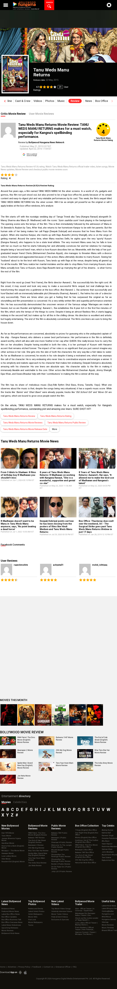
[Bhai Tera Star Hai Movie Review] (85, 753)
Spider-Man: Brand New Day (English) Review (37, 854)
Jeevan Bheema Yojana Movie (11, 839)
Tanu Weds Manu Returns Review (19, 416)
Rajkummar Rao (108, 860)
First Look (32, 920)
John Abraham (108, 852)
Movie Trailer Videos (59, 914)
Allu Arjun (106, 841)
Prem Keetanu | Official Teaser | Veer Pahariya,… (85, 929)
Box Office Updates (9, 917)
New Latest (57, 903)
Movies (6, 802)
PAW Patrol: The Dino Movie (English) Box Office (86, 846)
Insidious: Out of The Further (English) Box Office (86, 841)
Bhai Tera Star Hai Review (38, 851)
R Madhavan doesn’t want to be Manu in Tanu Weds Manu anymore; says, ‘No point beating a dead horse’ (18, 525)
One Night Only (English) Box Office (86, 834)
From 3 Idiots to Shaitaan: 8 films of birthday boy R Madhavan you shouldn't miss (18, 475)
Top (108, 825)
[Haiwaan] (94, 715)
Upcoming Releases (10, 928)
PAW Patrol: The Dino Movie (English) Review (37, 834)
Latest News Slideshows (11, 925)
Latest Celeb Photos (36, 911)
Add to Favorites (25, 58)
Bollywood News (8, 909)
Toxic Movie (6, 836)
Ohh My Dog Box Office (84, 860)
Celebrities (20, 802)
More (54, 429)
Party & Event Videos (59, 917)
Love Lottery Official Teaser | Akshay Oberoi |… (86, 924)
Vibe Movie (6, 859)
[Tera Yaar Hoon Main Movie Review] (46, 766)
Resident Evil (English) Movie (13, 862)
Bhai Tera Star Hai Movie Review (102, 751)
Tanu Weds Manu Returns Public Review (66, 422)
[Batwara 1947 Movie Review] (46, 740)
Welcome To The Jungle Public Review (61, 846)
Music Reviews (108, 928)
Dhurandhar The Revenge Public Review (60, 856)
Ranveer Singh (107, 836)
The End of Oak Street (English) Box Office (84, 856)
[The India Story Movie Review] (85, 766)
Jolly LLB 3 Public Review (61, 871)
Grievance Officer (63, 967)
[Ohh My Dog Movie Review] (46, 753)
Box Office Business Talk (11, 920)
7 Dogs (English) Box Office (86, 830)
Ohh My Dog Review (36, 848)
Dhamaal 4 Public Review (61, 842)
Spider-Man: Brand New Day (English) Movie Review (25, 765)
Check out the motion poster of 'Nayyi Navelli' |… (86, 919)
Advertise (12, 967)
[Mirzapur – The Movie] (77, 715)
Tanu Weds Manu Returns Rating (55, 416)
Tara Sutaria (106, 857)
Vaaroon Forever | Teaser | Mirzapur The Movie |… (85, 933)
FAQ (74, 967)
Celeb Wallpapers (35, 914)
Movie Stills (32, 917)
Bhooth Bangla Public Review (60, 851)
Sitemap (105, 922)
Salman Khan (107, 849)
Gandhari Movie (8, 843)
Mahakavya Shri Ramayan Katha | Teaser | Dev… (85, 914)
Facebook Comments (13, 544)
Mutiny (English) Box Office (86, 838)
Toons (30, 925)
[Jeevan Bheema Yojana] (26, 715)
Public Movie (58, 827)
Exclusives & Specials (60, 920)
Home (2, 967)
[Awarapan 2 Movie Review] (8, 753)
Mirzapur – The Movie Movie (13, 851)
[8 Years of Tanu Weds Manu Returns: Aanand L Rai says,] (97, 458)
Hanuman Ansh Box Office (85, 863)
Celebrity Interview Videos (61, 911)
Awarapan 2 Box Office (84, 850)
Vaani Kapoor (107, 844)
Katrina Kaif (106, 833)
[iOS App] (25, 972)
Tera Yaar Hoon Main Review (36, 859)
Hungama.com (108, 914)
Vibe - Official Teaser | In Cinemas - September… (84, 910)
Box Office (87, 825)
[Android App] (20, 972)
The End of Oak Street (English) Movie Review (101, 739)
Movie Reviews (7, 931)
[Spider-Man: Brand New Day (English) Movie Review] (8, 766)
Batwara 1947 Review (36, 838)
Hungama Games (109, 919)
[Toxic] (8, 715)
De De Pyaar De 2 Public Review (61, 868)
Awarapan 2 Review (35, 845)
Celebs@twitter (108, 911)
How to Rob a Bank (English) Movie (13, 847)
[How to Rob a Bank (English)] (60, 715)
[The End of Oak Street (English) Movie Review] (85, 740)
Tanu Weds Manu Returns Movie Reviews (23, 422)
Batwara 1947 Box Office (84, 852)
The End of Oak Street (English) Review (37, 841)
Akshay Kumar (107, 830)
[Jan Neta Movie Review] (8, 779)
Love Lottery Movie (9, 856)
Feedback (36, 967)
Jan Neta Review (34, 866)
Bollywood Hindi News (10, 933)
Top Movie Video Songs (61, 909)
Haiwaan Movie (8, 853)
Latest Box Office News (11, 914)
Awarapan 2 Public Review (58, 839)
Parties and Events (35, 909)
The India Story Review (37, 863)
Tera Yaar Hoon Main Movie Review (64, 764)
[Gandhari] (43, 715)
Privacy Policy (24, 967)
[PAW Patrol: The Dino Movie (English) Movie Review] (8, 740)
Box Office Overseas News (12, 922)
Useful (108, 901)
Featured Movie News (10, 911)
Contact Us (48, 967)
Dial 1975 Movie (8, 833)
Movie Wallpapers (35, 922)
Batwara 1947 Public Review (59, 834)
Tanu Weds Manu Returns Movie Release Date (25, 429)
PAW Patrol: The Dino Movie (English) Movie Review (26, 739)
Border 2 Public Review (60, 864)
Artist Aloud (106, 917)
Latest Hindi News (109, 906)
